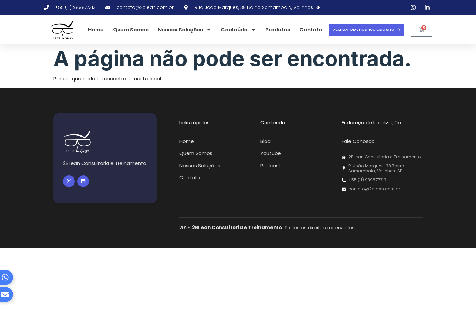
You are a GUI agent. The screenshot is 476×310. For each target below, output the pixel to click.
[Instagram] (69, 181)
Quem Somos (131, 29)
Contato (311, 29)
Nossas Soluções (180, 29)
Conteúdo (234, 29)
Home (96, 29)
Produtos (278, 29)
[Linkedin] (83, 181)
